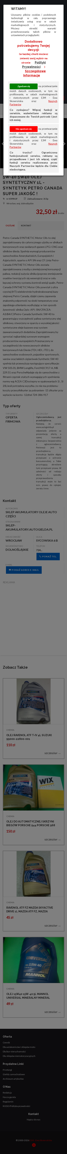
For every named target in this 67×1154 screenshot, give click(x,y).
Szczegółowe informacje (34, 73)
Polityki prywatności (34, 65)
